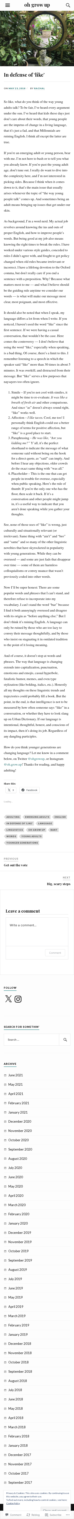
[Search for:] (37, 1040)
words (11, 836)
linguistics (14, 830)
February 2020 (18, 1214)
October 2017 (18, 1473)
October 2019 (18, 1251)
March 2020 (17, 1205)
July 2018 (15, 1390)
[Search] (64, 5)
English (60, 817)
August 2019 (17, 1270)
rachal (39, 88)
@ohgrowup (36, 758)
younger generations (22, 842)
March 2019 (17, 1316)
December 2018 (19, 1344)
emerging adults (37, 817)
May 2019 (15, 1297)
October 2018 (18, 1362)
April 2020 (15, 1196)
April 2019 (15, 1307)
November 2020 (20, 1131)
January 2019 (18, 1334)
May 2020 (15, 1186)
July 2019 (15, 1279)
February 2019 (18, 1325)
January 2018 (18, 1445)
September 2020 (20, 1149)
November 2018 (20, 1353)
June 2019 (15, 1288)
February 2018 (18, 1436)
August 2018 (17, 1381)
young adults (31, 836)
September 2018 (20, 1371)
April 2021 (15, 1094)
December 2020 (19, 1121)
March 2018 (17, 1427)
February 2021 (18, 1103)
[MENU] (7, 5)
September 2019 (20, 1260)
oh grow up (37, 4)
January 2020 (18, 1223)
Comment (55, 952)
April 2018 (15, 1418)
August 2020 (17, 1159)
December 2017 (19, 1455)
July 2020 (15, 1168)
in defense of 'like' (19, 823)
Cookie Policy (13, 1503)
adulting (13, 817)
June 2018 (15, 1399)
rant (53, 830)
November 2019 (20, 1242)
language (45, 823)
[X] (8, 999)
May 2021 (15, 1084)
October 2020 (18, 1140)
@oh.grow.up (13, 764)
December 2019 (19, 1233)
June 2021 (15, 1075)
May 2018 (15, 1408)
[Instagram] (18, 999)
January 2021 (18, 1112)
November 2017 (20, 1464)
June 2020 (15, 1177)
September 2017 (20, 1482)
